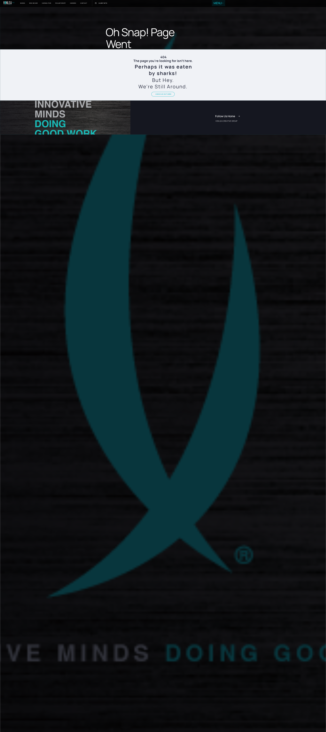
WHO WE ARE (33, 3)
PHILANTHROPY (60, 3)
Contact (83, 3)
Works (22, 3)
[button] (218, 3)
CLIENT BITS (103, 3)
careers (73, 3)
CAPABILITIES (46, 3)
